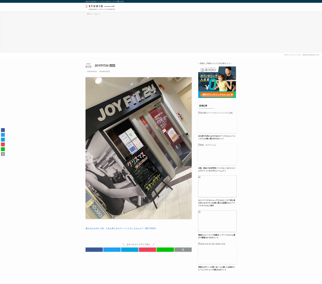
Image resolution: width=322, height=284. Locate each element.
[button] (94, 249)
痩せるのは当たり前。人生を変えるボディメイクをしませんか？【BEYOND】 (121, 228)
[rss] (231, 1)
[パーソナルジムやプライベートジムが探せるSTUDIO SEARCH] (100, 7)
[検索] (234, 1)
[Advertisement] (161, 34)
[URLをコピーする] (183, 249)
